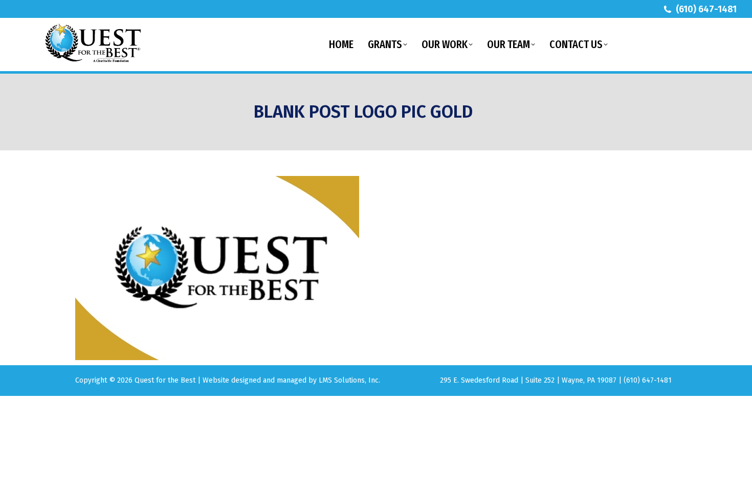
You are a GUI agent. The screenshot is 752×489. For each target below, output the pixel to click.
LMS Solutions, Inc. (349, 380)
